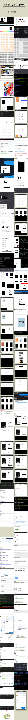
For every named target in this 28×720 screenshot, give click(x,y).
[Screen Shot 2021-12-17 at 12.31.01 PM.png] (7, 462)
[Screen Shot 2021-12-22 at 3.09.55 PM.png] (7, 304)
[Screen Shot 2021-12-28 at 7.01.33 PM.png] (7, 238)
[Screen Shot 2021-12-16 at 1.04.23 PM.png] (7, 485)
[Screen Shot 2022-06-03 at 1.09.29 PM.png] (21, 63)
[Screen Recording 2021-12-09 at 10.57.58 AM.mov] (21, 610)
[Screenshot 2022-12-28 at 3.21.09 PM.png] (7, 28)
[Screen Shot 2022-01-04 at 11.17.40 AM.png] (21, 151)
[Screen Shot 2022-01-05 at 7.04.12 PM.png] (7, 141)
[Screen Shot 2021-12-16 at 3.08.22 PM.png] (21, 490)
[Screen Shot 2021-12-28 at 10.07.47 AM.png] (21, 269)
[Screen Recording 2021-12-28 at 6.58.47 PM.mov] (21, 252)
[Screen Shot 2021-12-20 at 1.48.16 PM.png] (21, 402)
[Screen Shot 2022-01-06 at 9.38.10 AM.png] (21, 141)
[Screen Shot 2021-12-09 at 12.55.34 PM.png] (7, 604)
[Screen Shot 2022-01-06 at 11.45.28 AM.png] (7, 114)
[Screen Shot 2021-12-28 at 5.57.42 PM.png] (7, 260)
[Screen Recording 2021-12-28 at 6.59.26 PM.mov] (21, 241)
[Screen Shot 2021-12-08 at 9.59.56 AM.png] (21, 667)
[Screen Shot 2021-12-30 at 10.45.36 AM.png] (7, 213)
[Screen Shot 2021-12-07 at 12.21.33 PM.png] (21, 701)
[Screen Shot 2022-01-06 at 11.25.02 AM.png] (21, 131)
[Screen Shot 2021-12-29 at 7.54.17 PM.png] (7, 220)
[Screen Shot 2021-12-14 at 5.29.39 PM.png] (21, 563)
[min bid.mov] (21, 301)
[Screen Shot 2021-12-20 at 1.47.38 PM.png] (21, 410)
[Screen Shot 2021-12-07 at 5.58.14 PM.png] (7, 679)
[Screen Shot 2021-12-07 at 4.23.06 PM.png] (21, 684)
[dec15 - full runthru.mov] (7, 495)
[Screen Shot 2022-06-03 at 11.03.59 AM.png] (7, 72)
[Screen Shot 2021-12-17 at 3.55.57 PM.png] (21, 447)
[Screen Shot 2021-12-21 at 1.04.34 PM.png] (21, 371)
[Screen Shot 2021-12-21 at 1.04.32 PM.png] (7, 374)
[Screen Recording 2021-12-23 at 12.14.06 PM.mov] (7, 292)
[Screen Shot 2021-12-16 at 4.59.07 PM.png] (7, 476)
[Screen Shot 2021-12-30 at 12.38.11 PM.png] (21, 215)
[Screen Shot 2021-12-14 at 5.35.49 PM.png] (21, 553)
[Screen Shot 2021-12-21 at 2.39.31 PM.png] (7, 346)
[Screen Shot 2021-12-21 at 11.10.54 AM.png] (21, 396)
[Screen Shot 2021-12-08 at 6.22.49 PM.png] (7, 607)
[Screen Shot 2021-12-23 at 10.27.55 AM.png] (21, 292)
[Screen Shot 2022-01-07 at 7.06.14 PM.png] (21, 85)
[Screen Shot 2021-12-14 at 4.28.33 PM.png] (21, 587)
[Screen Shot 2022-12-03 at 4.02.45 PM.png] (21, 32)
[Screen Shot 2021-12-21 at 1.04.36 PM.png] (7, 360)
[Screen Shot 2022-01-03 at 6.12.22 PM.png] (7, 168)
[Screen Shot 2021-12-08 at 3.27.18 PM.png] (7, 625)
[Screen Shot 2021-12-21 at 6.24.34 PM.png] (21, 333)
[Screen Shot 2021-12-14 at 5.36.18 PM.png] (7, 557)
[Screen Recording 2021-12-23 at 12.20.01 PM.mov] (7, 283)
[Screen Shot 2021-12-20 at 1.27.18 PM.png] (21, 421)
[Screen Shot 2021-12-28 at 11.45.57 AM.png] (7, 270)
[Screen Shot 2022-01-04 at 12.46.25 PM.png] (7, 150)
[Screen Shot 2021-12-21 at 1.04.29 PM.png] (21, 385)
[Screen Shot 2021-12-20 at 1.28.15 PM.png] (7, 414)
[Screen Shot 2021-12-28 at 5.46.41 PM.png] (21, 258)
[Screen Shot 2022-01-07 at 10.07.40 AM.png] (7, 88)
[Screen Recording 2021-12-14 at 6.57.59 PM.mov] (21, 539)
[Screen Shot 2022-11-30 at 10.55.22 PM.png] (7, 58)
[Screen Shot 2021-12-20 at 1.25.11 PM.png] (7, 426)
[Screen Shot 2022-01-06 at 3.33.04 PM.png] (21, 103)
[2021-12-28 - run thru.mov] (7, 20)
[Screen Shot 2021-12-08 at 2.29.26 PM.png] (21, 651)
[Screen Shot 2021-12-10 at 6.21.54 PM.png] (21, 599)
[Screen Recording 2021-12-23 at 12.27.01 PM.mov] (21, 277)
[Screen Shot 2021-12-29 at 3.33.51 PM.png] (21, 229)
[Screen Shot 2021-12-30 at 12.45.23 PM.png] (21, 200)
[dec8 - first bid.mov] (7, 665)
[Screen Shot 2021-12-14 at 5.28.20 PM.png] (21, 573)
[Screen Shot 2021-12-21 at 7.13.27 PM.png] (21, 312)
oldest (14, 13)
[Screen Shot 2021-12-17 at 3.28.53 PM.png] (7, 448)
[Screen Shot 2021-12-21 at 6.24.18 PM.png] (21, 342)
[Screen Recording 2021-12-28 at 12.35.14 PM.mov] (21, 263)
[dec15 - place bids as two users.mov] (7, 509)
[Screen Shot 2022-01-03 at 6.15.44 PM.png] (21, 159)
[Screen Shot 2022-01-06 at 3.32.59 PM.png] (21, 117)
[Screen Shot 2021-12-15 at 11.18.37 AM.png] (7, 522)
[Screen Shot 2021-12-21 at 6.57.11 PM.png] (7, 318)
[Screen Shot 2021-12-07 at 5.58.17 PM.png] (21, 674)
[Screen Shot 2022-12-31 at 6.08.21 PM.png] (21, 21)
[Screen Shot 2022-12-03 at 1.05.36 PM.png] (21, 48)
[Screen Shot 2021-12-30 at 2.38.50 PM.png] (21, 190)
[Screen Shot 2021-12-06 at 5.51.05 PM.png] (7, 714)
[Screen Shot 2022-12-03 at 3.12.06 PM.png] (7, 42)
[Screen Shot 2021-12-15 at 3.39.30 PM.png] (21, 518)
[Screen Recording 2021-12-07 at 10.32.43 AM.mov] (7, 703)
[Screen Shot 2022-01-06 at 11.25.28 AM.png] (7, 128)
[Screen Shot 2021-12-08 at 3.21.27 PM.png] (21, 635)
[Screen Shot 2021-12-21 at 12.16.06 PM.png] (7, 389)
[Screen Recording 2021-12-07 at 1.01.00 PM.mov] (7, 692)
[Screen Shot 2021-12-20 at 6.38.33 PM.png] (7, 403)
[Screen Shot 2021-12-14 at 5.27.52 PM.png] (7, 581)
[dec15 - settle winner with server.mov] (21, 504)
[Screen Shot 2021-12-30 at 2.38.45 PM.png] (7, 200)
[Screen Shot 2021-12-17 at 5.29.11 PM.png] (21, 433)
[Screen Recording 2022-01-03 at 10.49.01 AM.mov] (21, 181)
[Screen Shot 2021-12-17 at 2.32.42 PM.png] (21, 462)
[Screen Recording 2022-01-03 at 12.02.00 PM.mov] (21, 167)
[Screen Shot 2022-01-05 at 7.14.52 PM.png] (7, 139)
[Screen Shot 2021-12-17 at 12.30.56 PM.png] (21, 476)
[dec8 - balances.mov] (7, 652)
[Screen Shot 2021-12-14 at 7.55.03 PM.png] (21, 528)
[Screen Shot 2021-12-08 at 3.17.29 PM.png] (7, 640)
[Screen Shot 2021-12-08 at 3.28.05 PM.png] (7, 612)
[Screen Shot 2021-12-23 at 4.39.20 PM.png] (21, 272)
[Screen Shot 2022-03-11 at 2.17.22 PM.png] (21, 70)
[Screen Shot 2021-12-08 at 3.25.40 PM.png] (21, 624)
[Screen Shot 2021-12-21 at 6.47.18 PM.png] (7, 332)
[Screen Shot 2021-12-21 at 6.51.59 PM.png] (21, 323)
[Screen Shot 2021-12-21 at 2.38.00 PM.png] (21, 356)
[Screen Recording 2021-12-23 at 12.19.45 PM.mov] (21, 286)
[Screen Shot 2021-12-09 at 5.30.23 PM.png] (7, 598)
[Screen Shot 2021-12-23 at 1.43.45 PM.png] (7, 275)
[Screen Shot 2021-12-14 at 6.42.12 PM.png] (7, 541)
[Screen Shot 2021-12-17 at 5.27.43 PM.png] (7, 437)
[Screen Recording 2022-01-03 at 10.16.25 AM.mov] (7, 185)
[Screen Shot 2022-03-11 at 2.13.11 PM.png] (21, 73)
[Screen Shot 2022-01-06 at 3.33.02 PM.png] (7, 104)
